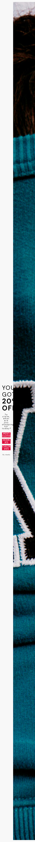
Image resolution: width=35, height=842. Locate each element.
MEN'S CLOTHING (6, 434)
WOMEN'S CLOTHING (6, 441)
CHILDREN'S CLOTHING (6, 447)
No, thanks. (6, 455)
